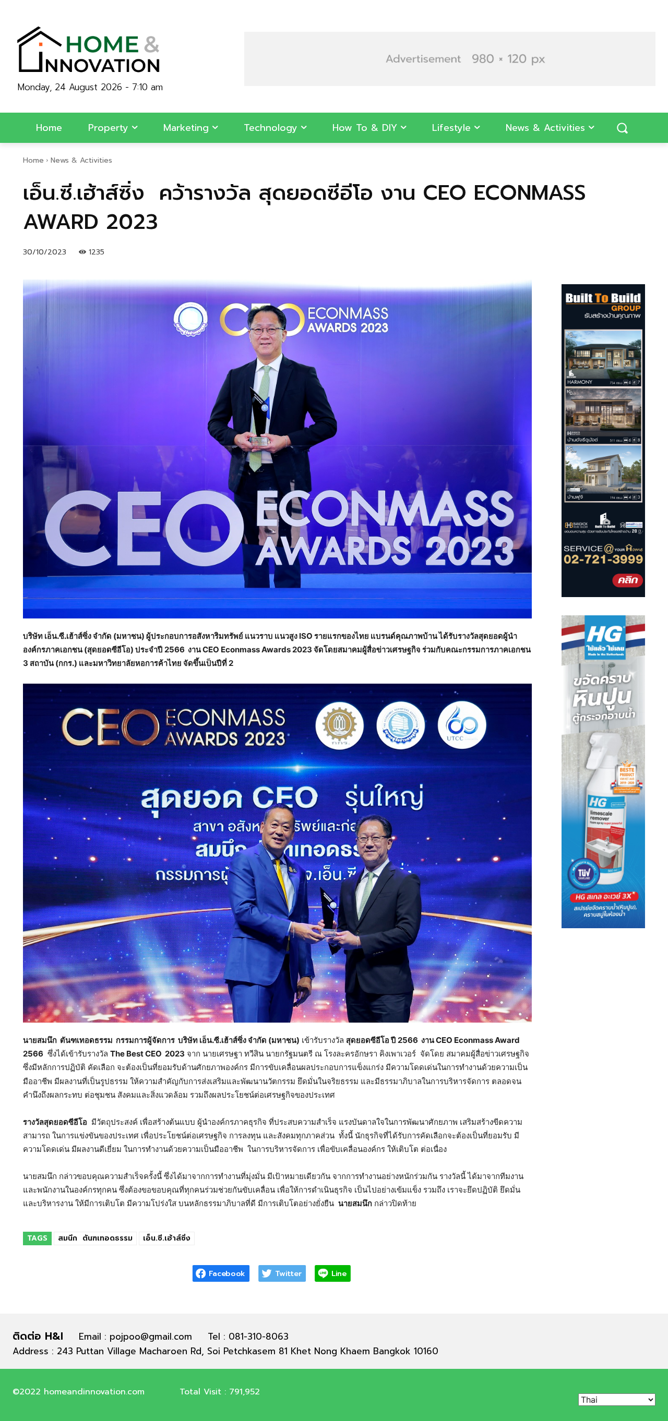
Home (33, 160)
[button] (622, 128)
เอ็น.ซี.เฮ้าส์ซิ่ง (166, 1238)
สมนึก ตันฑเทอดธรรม (95, 1238)
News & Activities (81, 160)
